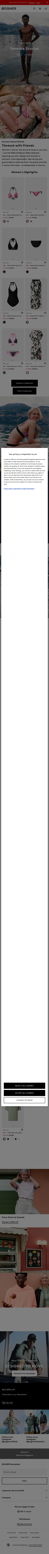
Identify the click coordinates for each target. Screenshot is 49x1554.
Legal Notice (17, 488)
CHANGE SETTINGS (24, 1100)
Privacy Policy (8, 488)
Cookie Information (28, 488)
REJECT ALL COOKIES (24, 1086)
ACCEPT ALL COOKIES (24, 1093)
